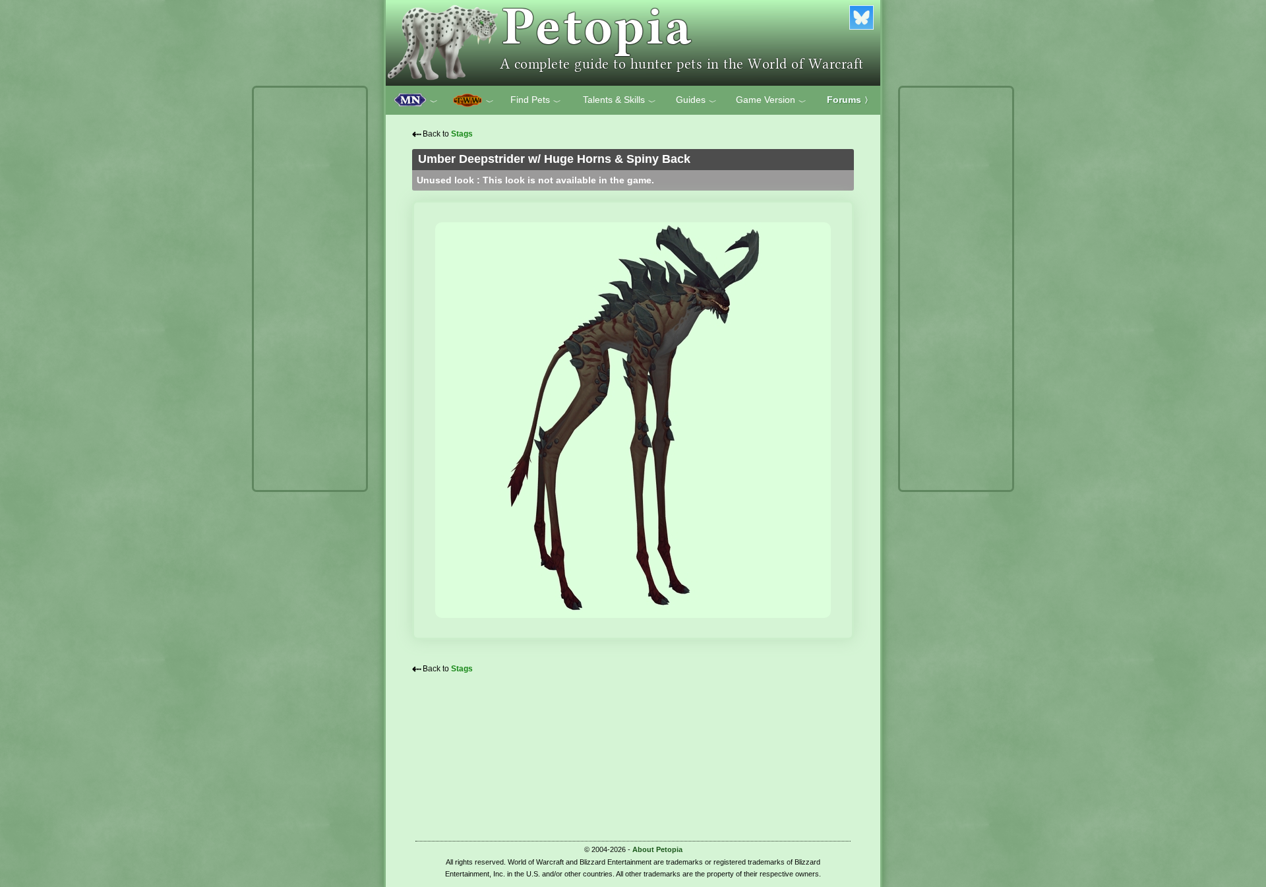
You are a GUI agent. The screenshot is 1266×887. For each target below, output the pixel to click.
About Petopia (657, 849)
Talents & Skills (619, 100)
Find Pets (535, 100)
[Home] (633, 43)
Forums (849, 99)
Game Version (771, 100)
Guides (696, 100)
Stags (462, 133)
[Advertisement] (310, 289)
